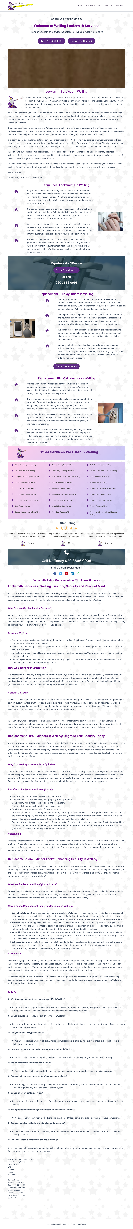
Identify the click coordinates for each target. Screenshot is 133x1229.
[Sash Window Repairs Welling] (99, 465)
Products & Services (92, 6)
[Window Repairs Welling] (97, 506)
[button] (101, 6)
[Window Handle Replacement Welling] (102, 488)
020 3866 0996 (66, 282)
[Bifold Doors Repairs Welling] (24, 465)
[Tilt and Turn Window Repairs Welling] (102, 470)
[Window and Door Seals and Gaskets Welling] (104, 513)
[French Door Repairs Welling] (61, 482)
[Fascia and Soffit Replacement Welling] (64, 476)
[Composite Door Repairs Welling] (25, 476)
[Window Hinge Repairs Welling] (99, 494)
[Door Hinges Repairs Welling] (24, 494)
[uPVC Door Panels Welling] (98, 476)
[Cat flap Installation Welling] (23, 470)
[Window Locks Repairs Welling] (99, 500)
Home (80, 6)
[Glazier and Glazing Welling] (60, 488)
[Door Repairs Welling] (21, 506)
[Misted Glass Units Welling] (60, 506)
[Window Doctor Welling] (97, 482)
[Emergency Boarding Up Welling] (62, 470)
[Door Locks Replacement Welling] (25, 500)
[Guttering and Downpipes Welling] (62, 494)
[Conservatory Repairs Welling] (24, 482)
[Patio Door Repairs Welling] (60, 512)
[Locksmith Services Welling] (60, 500)
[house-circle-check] (16, 191)
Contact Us (119, 6)
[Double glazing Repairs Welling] (61, 465)
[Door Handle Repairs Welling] (24, 488)
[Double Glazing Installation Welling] (26, 512)
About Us (108, 6)
